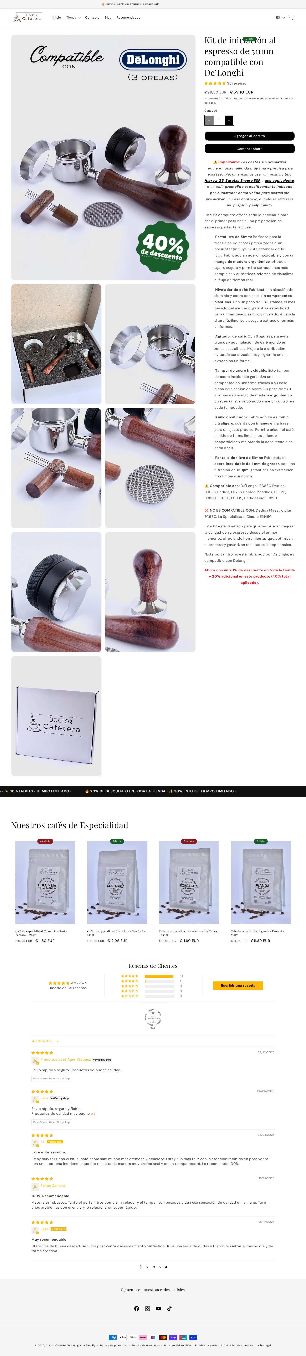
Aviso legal (264, 1345)
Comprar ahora (250, 149)
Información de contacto (237, 1345)
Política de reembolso (145, 1345)
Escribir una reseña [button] (238, 985)
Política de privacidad (113, 1345)
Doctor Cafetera (56, 1345)
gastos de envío (248, 98)
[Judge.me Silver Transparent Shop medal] (153, 1017)
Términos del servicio (177, 1345)
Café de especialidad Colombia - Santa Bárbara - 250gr (41, 933)
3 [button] (154, 1267)
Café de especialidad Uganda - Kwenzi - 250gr (257, 933)
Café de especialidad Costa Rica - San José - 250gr (116, 933)
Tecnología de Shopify (81, 1345)
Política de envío (206, 1345)
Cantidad (210, 110)
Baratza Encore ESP (242, 180)
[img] (42, 1053)
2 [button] (147, 1267)
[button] (73, 17)
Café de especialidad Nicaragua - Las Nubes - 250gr (188, 933)
